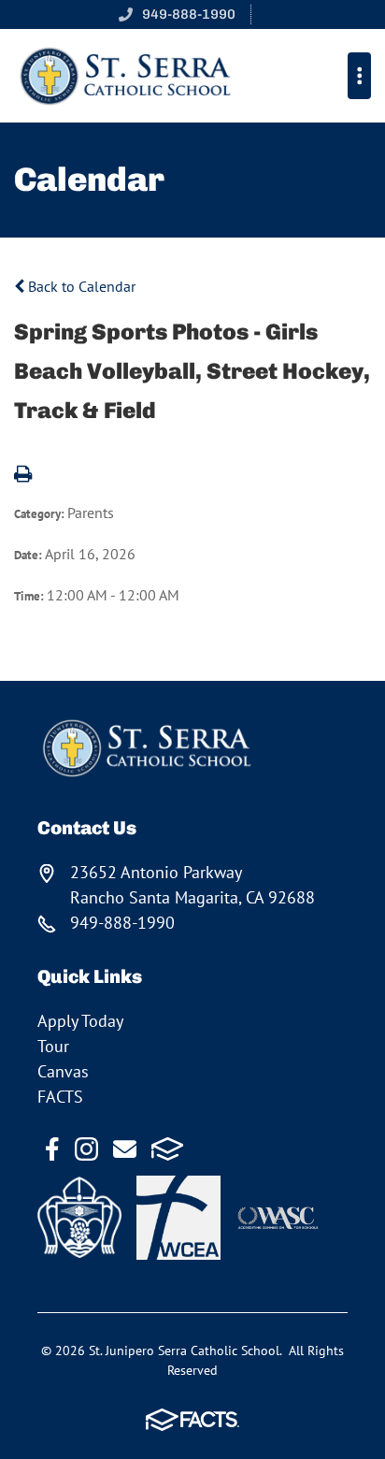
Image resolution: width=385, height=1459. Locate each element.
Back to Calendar (79, 286)
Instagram (86, 1149)
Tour (53, 1046)
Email (124, 1149)
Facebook (52, 1149)
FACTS (60, 1096)
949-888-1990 (188, 14)
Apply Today (80, 1021)
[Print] (23, 475)
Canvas (63, 1071)
